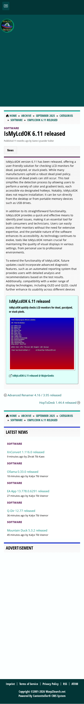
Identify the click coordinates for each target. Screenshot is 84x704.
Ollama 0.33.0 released (22, 472)
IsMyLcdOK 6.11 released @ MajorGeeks (33, 375)
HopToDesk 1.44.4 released (57, 403)
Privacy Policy (51, 684)
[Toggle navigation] (6, 6)
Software (11, 128)
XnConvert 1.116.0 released (25, 452)
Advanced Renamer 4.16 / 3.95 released (34, 395)
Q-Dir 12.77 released (21, 511)
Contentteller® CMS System (49, 696)
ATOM (74, 684)
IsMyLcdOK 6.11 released (34, 133)
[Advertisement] (42, 58)
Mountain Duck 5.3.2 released (27, 530)
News (10, 150)
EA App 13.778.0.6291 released (28, 491)
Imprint (10, 684)
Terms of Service (28, 684)
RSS (65, 684)
